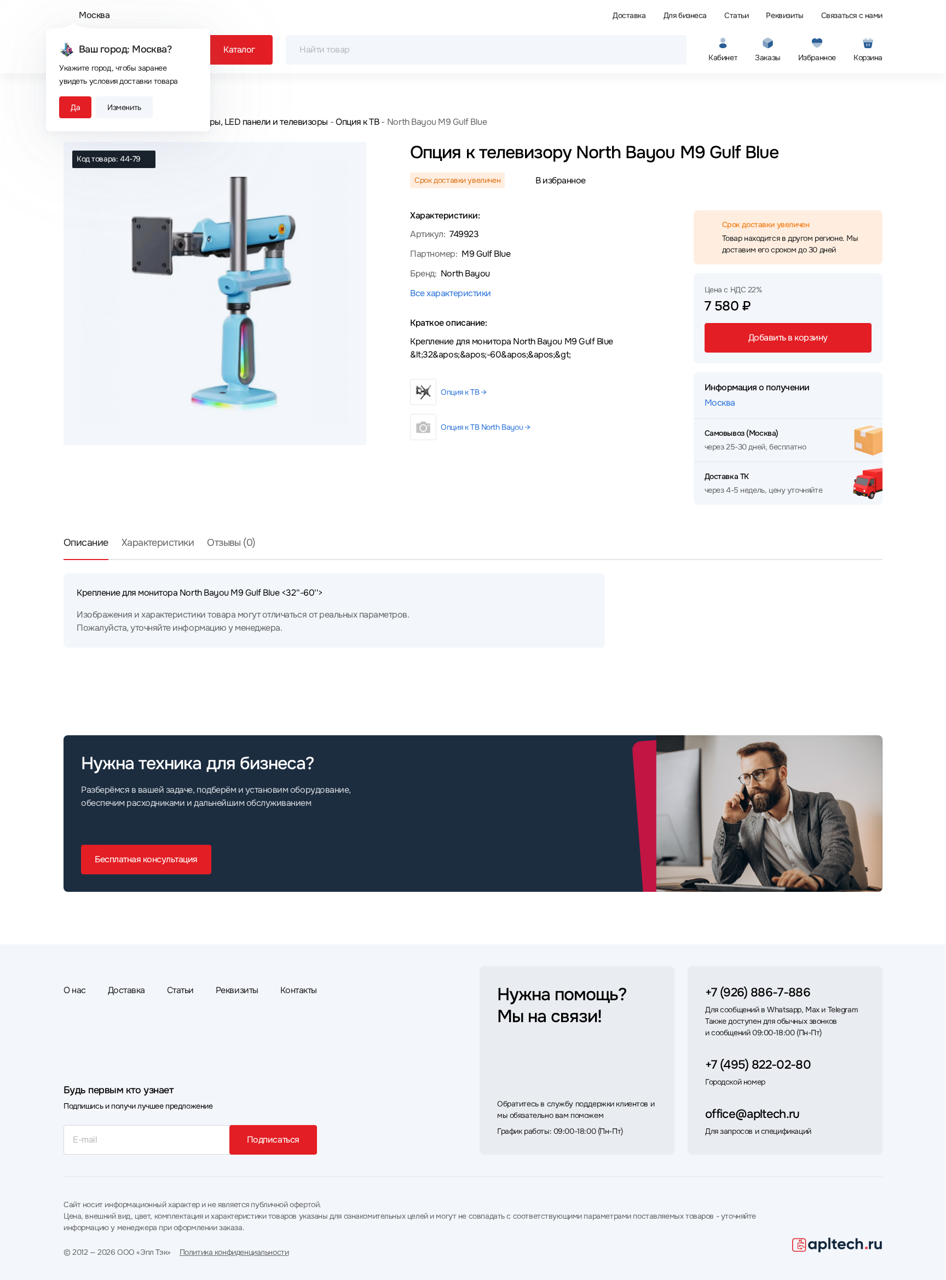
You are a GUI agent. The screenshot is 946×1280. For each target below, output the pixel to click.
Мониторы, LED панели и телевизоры (253, 122)
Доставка (629, 15)
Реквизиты (784, 15)
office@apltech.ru (752, 1114)
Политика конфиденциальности (234, 1252)
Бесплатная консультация (146, 859)
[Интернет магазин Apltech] (837, 1245)
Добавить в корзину (788, 337)
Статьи (736, 15)
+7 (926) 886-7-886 (757, 992)
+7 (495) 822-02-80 (758, 1065)
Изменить (124, 107)
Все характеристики (450, 293)
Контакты (298, 990)
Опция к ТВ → (463, 392)
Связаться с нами (851, 15)
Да (75, 107)
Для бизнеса (685, 15)
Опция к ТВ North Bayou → (485, 427)
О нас (75, 990)
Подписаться (273, 1139)
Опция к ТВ (357, 122)
